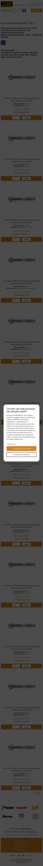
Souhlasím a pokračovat (21, 448)
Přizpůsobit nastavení (21, 454)
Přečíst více (11, 444)
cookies (16, 417)
